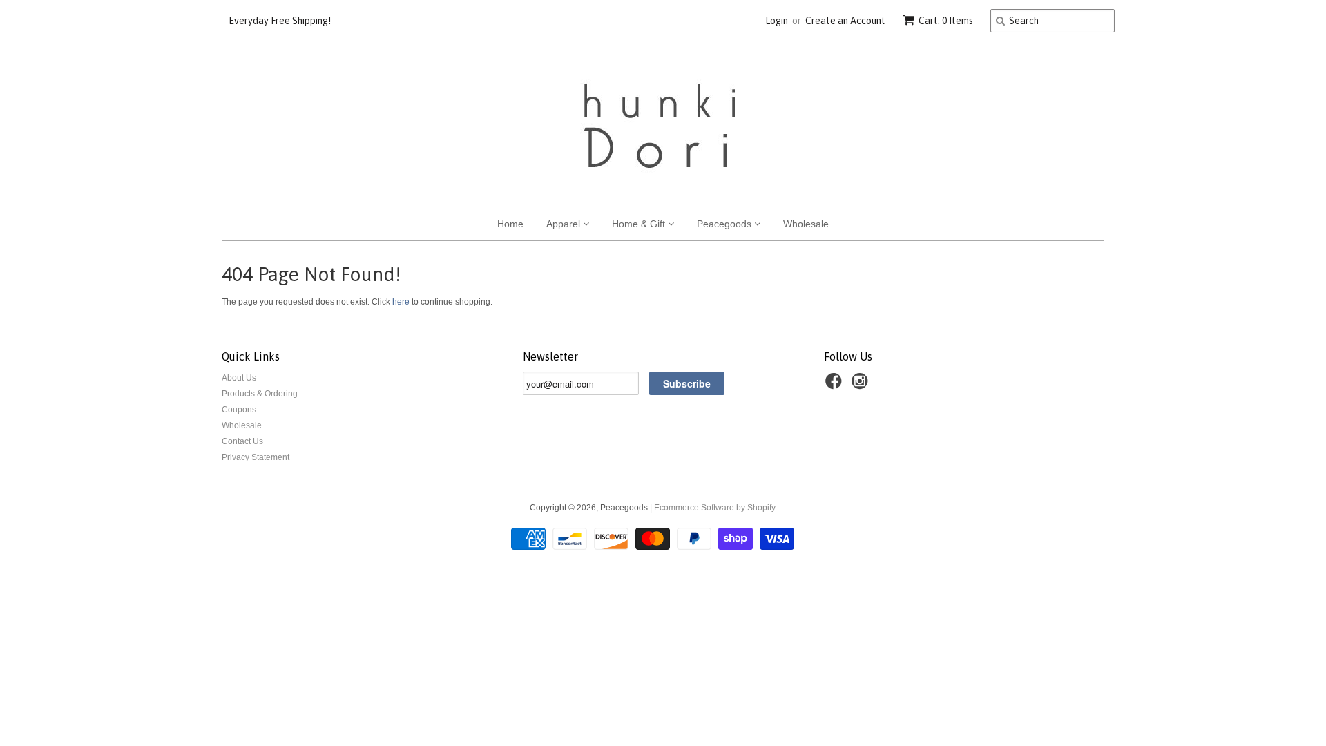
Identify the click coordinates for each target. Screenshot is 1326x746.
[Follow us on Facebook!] (835, 385)
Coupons (239, 409)
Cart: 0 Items (946, 20)
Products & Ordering (260, 394)
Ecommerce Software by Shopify (715, 508)
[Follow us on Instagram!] (862, 385)
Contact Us (242, 441)
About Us (239, 378)
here (401, 302)
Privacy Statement (255, 457)
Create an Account (845, 20)
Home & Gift (640, 223)
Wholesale (806, 223)
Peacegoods (725, 223)
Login (776, 20)
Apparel (564, 223)
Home (510, 223)
